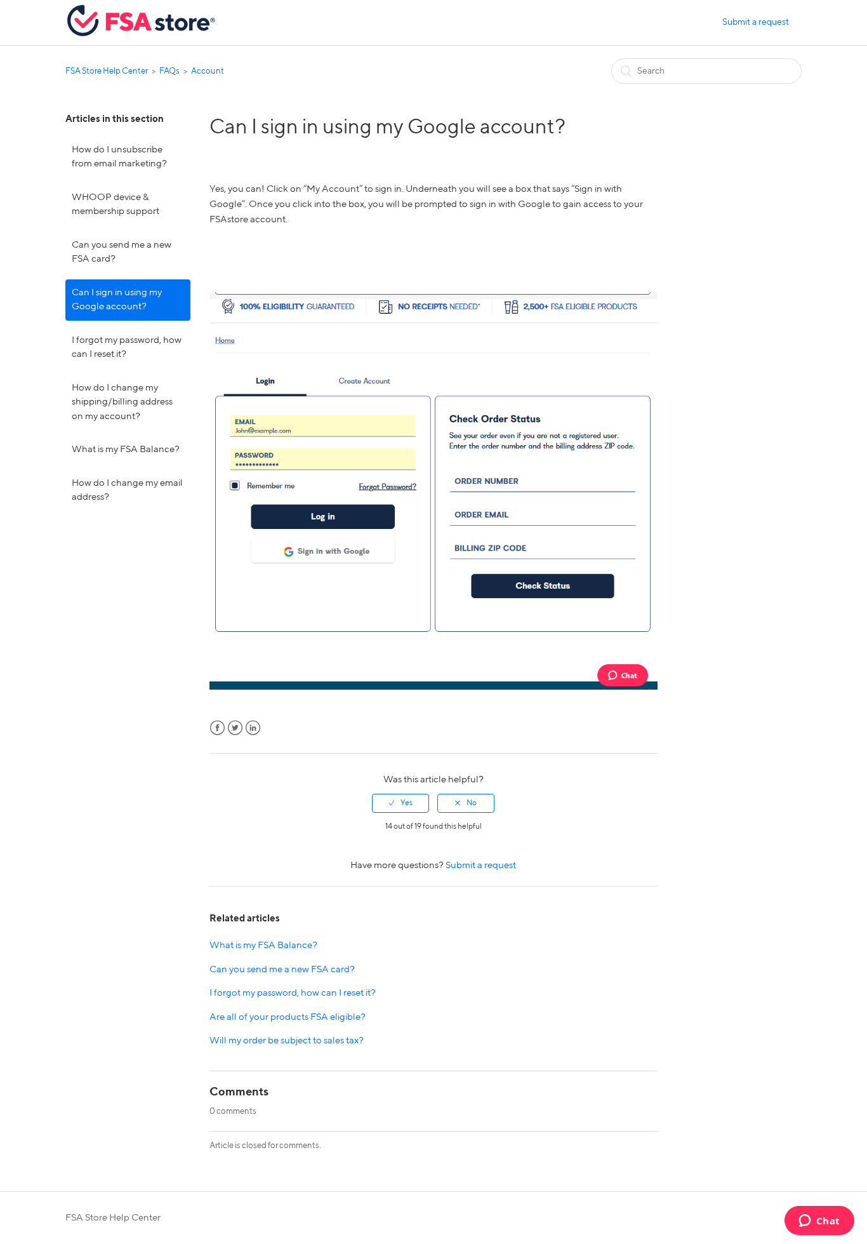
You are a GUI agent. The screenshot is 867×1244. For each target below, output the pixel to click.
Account (207, 71)
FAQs (169, 71)
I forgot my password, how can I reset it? (127, 347)
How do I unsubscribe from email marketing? (119, 157)
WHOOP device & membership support (115, 204)
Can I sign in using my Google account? (117, 300)
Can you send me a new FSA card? (121, 252)
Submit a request (755, 22)
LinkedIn (253, 728)
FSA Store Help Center (106, 71)
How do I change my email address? (127, 490)
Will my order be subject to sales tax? (286, 1040)
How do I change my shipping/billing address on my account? (122, 402)
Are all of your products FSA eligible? (287, 1017)
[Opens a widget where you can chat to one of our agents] (819, 1222)
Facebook (217, 728)
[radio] (400, 803)
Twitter (235, 728)
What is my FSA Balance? (126, 449)
